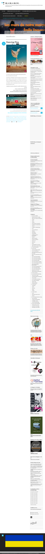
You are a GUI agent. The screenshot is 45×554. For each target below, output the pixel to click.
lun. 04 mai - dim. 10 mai (34, 503)
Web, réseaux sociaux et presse (36, 245)
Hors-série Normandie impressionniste (35, 264)
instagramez (16, 112)
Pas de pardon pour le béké (35, 186)
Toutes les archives (33, 504)
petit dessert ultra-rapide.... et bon (35, 471)
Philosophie (34, 232)
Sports (33, 243)
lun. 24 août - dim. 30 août (34, 491)
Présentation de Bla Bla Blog (13, 11)
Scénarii (33, 295)
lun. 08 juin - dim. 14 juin (34, 496)
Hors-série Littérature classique (36, 261)
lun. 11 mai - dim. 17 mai (34, 501)
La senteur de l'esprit (37, 478)
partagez (11, 112)
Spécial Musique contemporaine (36, 271)
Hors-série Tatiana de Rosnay (36, 268)
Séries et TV (34, 240)
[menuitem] (4, 11)
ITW (32, 228)
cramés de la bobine (9, 118)
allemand (21, 118)
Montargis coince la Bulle (35, 307)
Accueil (3, 11)
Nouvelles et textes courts (36, 294)
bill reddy (19, 119)
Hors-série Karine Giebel (35, 260)
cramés (25, 117)
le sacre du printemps (9, 120)
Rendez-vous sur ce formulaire (35, 459)
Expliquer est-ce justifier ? (35, 204)
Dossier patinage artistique (36, 249)
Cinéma (33, 219)
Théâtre (33, 290)
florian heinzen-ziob (9, 119)
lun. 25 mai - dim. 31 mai (34, 499)
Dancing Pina (12, 42)
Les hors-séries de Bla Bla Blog (29, 11)
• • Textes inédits (34, 291)
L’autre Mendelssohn (34, 200)
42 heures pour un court (35, 304)
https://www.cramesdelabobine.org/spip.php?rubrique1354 (18, 91)
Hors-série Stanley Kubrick (36, 267)
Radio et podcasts (34, 238)
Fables (33, 286)
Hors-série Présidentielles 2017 (36, 266)
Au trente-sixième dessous (35, 168)
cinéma (18, 117)
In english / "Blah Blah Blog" (36, 227)
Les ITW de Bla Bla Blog (8, 13)
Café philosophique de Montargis (37, 276)
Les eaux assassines (34, 159)
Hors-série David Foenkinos (36, 256)
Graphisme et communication (36, 224)
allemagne (24, 118)
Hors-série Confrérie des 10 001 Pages (37, 255)
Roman (33, 289)
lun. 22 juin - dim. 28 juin (34, 494)
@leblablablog (33, 143)
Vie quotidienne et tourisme (36, 244)
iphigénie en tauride (23, 119)
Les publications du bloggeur (22, 13)
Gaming (33, 222)
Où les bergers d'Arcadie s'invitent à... (36, 479)
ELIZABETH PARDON (34, 480)
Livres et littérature (35, 229)
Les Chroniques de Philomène (36, 279)
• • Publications (33, 284)
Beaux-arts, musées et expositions (37, 218)
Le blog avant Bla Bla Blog (36, 299)
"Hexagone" (33, 285)
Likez (8, 112)
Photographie (34, 233)
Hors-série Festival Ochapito (36, 257)
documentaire (18, 118)
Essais (33, 293)
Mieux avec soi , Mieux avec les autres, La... (36, 482)
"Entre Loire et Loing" (35, 275)
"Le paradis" (25, 93)
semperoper (14, 120)
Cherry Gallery (34, 277)
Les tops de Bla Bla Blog (35, 302)
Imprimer (14, 121)
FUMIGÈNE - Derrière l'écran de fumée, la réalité (36, 485)
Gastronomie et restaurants (36, 223)
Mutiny (32, 478)
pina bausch (21, 120)
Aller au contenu (2, 0)
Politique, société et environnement (35, 235)
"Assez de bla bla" (34, 298)
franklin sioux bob (15, 119)
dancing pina (14, 118)
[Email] (31, 517)
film (16, 117)
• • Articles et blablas (34, 215)
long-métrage (22, 117)
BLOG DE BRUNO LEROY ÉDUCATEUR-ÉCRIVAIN (36, 476)
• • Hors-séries (33, 248)
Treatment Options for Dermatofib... (36, 469)
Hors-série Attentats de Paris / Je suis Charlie (37, 253)
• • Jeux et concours (34, 272)
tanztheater (18, 120)
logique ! (32, 473)
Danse (33, 220)
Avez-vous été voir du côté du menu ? (36, 509)
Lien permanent (19, 121)
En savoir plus (37, 553)
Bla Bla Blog (12, 3)
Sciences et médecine (35, 239)
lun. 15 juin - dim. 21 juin (34, 495)
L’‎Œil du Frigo (34, 281)
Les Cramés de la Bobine (35, 280)
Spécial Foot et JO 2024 (35, 270)
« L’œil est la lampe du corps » (35, 475)
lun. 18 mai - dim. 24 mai (34, 500)
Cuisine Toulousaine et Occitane (35, 472)
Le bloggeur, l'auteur (35, 300)
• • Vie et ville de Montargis (35, 303)
